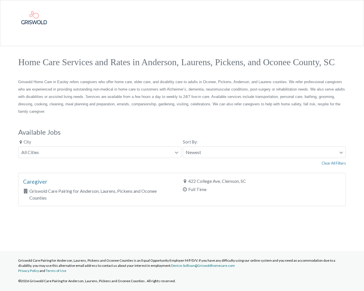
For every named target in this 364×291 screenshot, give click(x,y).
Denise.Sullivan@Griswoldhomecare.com (203, 265)
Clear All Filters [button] (334, 163)
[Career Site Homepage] (34, 28)
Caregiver (35, 181)
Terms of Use (56, 271)
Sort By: (190, 142)
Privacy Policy (28, 271)
